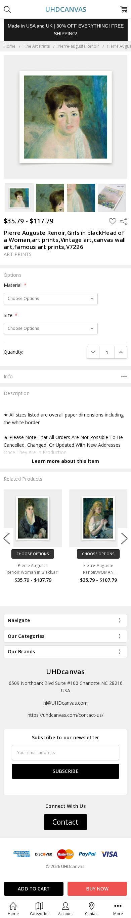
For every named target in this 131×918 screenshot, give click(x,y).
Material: (15, 285)
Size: (10, 315)
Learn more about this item (65, 461)
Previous (6, 538)
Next (124, 538)
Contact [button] (65, 822)
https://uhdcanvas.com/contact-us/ (65, 715)
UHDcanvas (65, 671)
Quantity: (13, 352)
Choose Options (32, 554)
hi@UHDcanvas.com (65, 703)
